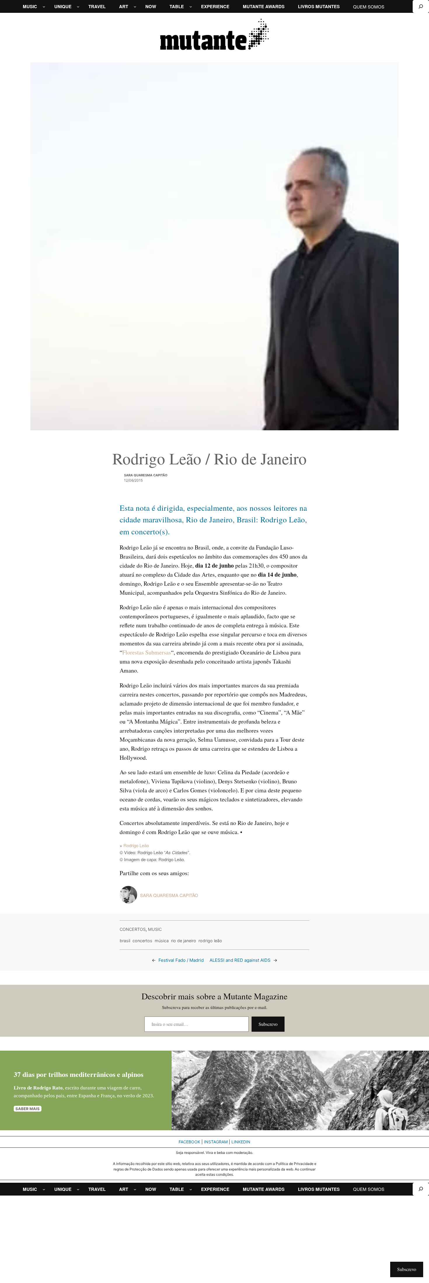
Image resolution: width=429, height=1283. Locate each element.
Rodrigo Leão (136, 845)
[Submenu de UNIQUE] (78, 6)
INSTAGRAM (216, 1141)
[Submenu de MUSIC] (44, 6)
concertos (142, 940)
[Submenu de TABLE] (190, 6)
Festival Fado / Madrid (181, 960)
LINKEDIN (240, 1141)
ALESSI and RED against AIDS (240, 960)
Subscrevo (268, 1024)
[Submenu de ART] (135, 6)
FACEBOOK (189, 1141)
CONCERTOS (133, 929)
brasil (125, 940)
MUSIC (155, 929)
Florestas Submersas (146, 652)
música (162, 940)
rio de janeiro (183, 940)
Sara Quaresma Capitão (146, 475)
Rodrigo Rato (48, 1088)
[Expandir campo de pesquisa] (421, 6)
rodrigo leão (210, 940)
